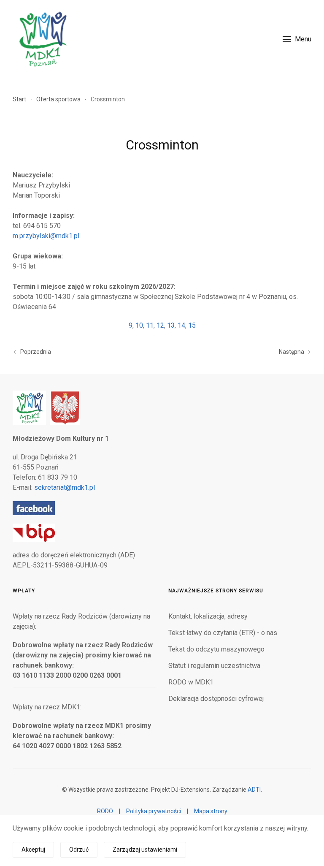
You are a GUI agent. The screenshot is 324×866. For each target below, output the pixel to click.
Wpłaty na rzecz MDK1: (47, 707)
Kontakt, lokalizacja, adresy (208, 616)
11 (150, 325)
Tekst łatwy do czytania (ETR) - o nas (222, 633)
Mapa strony (210, 811)
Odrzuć (79, 849)
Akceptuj (33, 849)
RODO (105, 811)
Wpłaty (24, 591)
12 (160, 325)
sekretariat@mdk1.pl (64, 487)
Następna (291, 351)
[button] (297, 39)
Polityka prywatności (153, 811)
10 (139, 325)
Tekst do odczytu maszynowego (216, 649)
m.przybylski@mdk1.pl (46, 236)
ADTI (254, 789)
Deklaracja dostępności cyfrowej (216, 699)
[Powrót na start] (42, 39)
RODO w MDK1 (190, 682)
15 (192, 325)
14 (181, 325)
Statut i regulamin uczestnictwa (214, 666)
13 (171, 325)
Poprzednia (35, 351)
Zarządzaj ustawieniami (145, 849)
